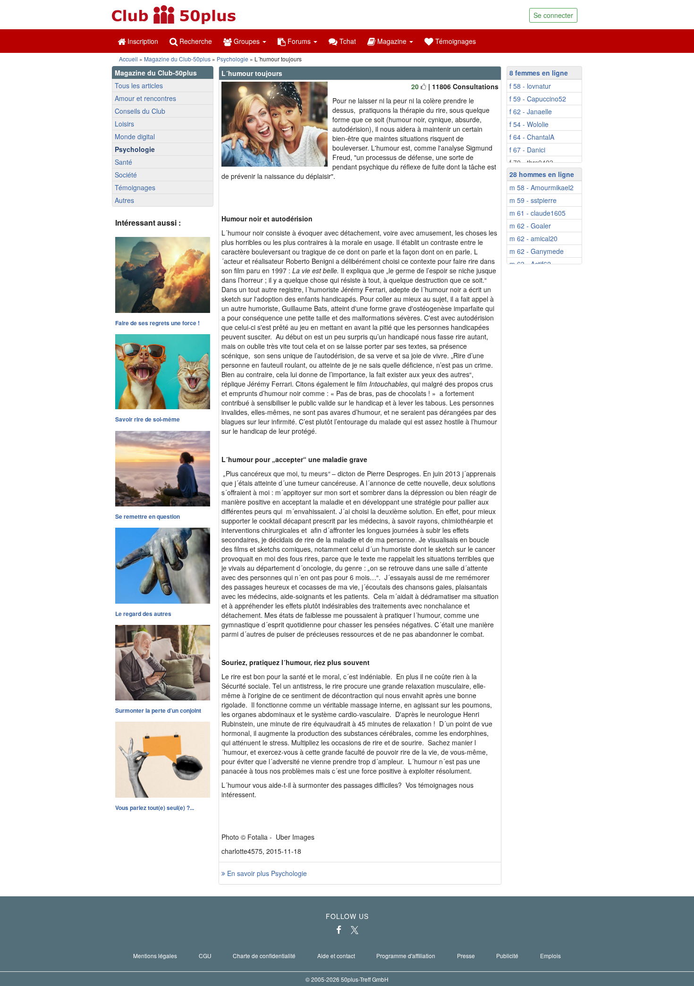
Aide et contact (336, 956)
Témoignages (454, 41)
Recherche (195, 41)
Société (126, 174)
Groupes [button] (247, 41)
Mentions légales (155, 956)
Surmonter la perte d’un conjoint (158, 710)
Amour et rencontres (145, 98)
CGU (205, 956)
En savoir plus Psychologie (266, 873)
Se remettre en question (147, 516)
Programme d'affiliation (405, 956)
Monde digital (135, 136)
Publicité (507, 956)
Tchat (347, 41)
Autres (124, 200)
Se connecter (553, 15)
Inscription (142, 41)
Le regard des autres (143, 613)
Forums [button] (299, 41)
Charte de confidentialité (264, 956)
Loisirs (124, 123)
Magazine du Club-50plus (177, 59)
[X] (354, 930)
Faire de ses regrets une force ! (157, 323)
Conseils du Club (140, 111)
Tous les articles (139, 85)
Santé (123, 162)
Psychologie (232, 59)
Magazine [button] (391, 41)
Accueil (128, 59)
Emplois (550, 956)
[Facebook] (338, 930)
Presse (466, 956)
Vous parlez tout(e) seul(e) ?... (154, 807)
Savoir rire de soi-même (147, 419)
